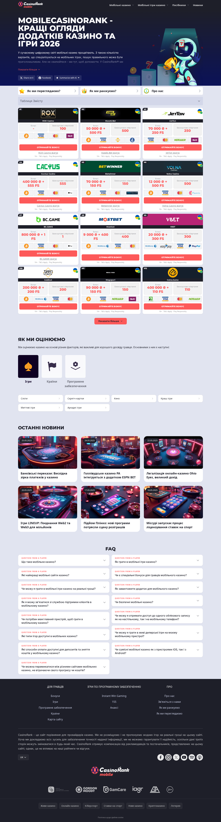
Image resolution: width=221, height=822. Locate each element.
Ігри (55, 702)
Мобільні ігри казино (151, 5)
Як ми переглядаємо (169, 713)
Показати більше (108, 321)
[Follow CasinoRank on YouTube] (184, 757)
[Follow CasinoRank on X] (176, 757)
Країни (55, 713)
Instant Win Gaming (114, 696)
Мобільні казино (120, 5)
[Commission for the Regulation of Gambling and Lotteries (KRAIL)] (58, 789)
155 (114, 702)
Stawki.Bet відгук (110, 152)
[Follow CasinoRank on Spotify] (192, 757)
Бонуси (55, 696)
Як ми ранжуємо (169, 707)
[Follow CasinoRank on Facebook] (160, 757)
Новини (198, 5)
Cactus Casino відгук (48, 205)
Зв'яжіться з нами (169, 702)
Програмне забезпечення (55, 707)
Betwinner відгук (110, 205)
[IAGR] (137, 789)
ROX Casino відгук (48, 152)
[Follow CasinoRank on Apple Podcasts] (199, 757)
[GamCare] (114, 789)
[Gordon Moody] (86, 789)
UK (21, 757)
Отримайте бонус (48, 147)
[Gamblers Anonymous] (155, 789)
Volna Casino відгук (172, 205)
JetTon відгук (173, 152)
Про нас (169, 696)
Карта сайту (55, 719)
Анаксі (114, 707)
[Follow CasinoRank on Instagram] (168, 757)
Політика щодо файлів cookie (110, 817)
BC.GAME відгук (48, 258)
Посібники (179, 5)
